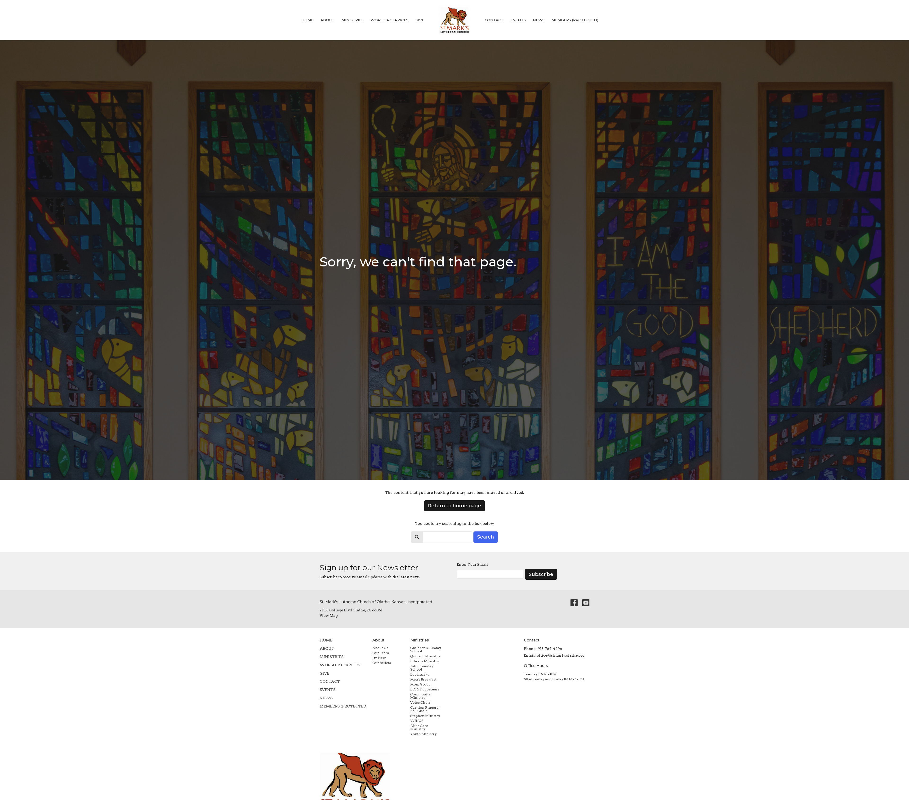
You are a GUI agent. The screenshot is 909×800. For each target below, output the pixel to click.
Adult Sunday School (421, 667)
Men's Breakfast (423, 679)
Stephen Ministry (425, 716)
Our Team (380, 653)
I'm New (379, 658)
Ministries (353, 20)
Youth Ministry (423, 734)
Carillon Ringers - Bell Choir (425, 709)
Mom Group (420, 684)
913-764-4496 (550, 649)
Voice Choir (420, 702)
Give (419, 20)
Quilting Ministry (425, 656)
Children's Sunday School (425, 649)
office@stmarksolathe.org (560, 655)
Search (485, 537)
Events (518, 20)
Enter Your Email (472, 564)
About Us (380, 648)
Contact (494, 20)
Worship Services (389, 20)
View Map (329, 616)
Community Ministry (420, 695)
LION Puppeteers (424, 689)
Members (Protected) (575, 20)
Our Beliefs (381, 663)
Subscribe (541, 574)
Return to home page (454, 505)
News (538, 20)
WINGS (416, 721)
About (327, 20)
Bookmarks (419, 674)
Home (307, 20)
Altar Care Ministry (419, 727)
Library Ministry (424, 661)
